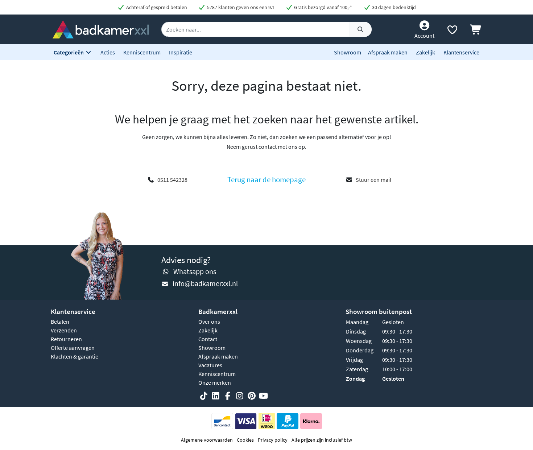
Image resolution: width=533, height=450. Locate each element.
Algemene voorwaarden (207, 440)
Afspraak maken (388, 52)
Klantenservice (461, 52)
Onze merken (214, 382)
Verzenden (64, 330)
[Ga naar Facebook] (227, 395)
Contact (207, 339)
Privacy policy (273, 440)
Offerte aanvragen (73, 347)
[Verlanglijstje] (452, 31)
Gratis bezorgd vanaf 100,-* (322, 7)
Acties (107, 52)
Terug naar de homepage (266, 179)
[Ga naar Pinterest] (251, 395)
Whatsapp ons (194, 271)
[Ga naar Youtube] (263, 395)
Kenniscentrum (142, 52)
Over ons (209, 321)
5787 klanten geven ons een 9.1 (240, 7)
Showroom (347, 52)
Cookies (245, 440)
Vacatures (210, 365)
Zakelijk (425, 52)
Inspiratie (180, 52)
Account (424, 35)
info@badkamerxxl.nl (205, 283)
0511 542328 (172, 179)
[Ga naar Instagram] (239, 395)
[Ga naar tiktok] (203, 395)
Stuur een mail (373, 179)
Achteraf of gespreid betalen (156, 7)
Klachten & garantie (74, 356)
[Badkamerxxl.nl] (100, 28)
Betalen (60, 321)
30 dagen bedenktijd (393, 7)
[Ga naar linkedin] (215, 395)
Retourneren (66, 339)
